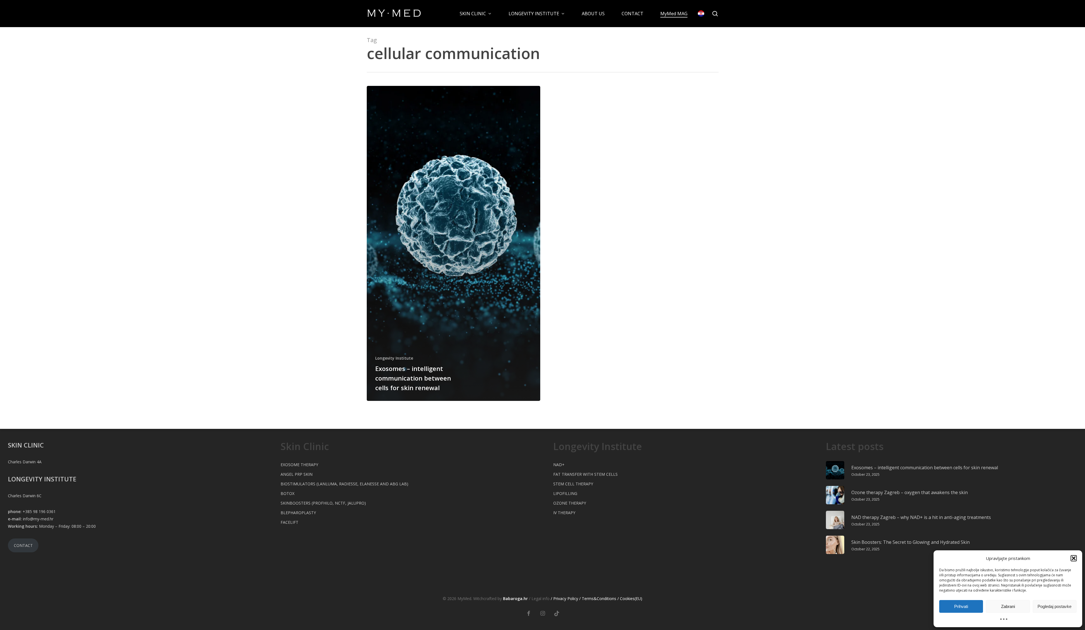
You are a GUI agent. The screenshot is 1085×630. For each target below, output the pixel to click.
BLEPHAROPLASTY (298, 512)
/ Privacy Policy (564, 598)
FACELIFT (289, 522)
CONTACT (23, 545)
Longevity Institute (394, 358)
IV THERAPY (564, 512)
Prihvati (961, 606)
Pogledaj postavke (1054, 606)
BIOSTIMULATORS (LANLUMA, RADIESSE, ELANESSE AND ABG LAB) (344, 483)
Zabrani (1008, 606)
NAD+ (559, 464)
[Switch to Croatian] (701, 13)
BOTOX (287, 493)
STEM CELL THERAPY (573, 483)
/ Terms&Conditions (597, 598)
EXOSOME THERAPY (299, 464)
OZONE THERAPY (569, 503)
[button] (1074, 558)
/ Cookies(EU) (629, 598)
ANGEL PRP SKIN (297, 474)
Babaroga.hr (515, 598)
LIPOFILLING (565, 493)
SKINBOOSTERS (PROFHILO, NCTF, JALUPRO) (323, 503)
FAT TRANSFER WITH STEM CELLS (585, 474)
